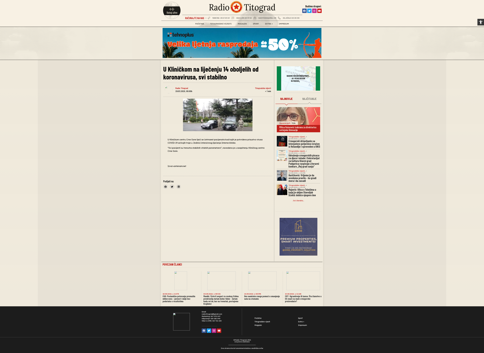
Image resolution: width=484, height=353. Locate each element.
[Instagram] (314, 11)
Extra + (269, 24)
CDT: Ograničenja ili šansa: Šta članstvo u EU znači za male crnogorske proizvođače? (303, 299)
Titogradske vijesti (221, 24)
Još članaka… (298, 200)
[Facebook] (304, 11)
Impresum (284, 24)
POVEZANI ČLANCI (172, 264)
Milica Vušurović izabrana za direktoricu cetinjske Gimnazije (297, 129)
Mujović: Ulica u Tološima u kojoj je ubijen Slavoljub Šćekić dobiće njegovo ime (302, 192)
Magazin (242, 24)
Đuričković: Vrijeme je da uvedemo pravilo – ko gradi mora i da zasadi (302, 178)
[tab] (287, 99)
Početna (199, 24)
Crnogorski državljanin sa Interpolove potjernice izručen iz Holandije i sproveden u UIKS (304, 143)
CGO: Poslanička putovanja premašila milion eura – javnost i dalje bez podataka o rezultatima (179, 299)
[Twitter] (309, 11)
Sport (256, 24)
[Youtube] (319, 11)
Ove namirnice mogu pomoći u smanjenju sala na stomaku (262, 297)
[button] (480, 22)
